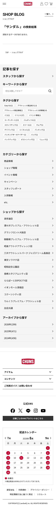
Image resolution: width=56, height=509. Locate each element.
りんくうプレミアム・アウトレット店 (22, 301)
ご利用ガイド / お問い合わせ (18, 385)
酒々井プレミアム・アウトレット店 (21, 225)
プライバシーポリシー (39, 489)
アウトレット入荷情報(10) (37, 110)
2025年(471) (10, 331)
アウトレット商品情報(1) (13, 110)
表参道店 (8, 218)
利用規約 (22, 489)
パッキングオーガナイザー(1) (15, 134)
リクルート (41, 494)
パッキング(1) (40, 130)
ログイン (41, 4)
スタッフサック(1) (11, 125)
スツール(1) (27, 125)
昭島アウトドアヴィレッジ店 (18, 246)
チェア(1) (39, 125)
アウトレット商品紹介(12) (27, 105)
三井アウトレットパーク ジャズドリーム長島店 (27, 253)
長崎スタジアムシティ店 (16, 273)
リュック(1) (43, 139)
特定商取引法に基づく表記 (21, 494)
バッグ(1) (34, 134)
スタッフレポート (12, 188)
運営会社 (10, 489)
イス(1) (7, 115)
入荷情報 (8, 195)
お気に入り (46, 4)
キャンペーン (10, 181)
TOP (7, 52)
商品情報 (8, 161)
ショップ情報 (10, 167)
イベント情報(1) (35, 115)
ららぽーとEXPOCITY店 (15, 280)
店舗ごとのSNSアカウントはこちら (28, 418)
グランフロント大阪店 (15, 232)
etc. (6, 202)
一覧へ (47, 14)
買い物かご (51, 4)
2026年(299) (10, 324)
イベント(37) (19, 115)
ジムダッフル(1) (29, 120)
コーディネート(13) (11, 120)
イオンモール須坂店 (14, 287)
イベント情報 (10, 174)
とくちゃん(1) (25, 130)
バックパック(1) (10, 139)
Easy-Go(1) (8, 105)
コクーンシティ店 (12, 294)
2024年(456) (10, 338)
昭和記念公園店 (11, 266)
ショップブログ (17, 52)
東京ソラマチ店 (11, 259)
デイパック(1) (9, 130)
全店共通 (8, 308)
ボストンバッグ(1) (28, 139)
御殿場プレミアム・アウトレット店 (21, 239)
